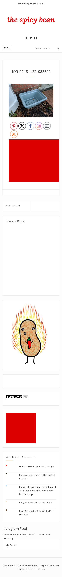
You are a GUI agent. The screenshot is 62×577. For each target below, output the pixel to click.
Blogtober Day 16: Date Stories (35, 502)
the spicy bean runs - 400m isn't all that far (37, 476)
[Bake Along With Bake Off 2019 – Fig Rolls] (9, 509)
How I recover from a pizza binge (36, 466)
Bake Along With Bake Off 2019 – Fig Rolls (36, 512)
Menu (7, 47)
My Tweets (12, 544)
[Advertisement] (34, 161)
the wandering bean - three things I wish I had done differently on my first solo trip (37, 490)
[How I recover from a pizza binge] (9, 466)
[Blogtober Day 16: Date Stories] (9, 501)
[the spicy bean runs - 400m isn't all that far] (9, 474)
